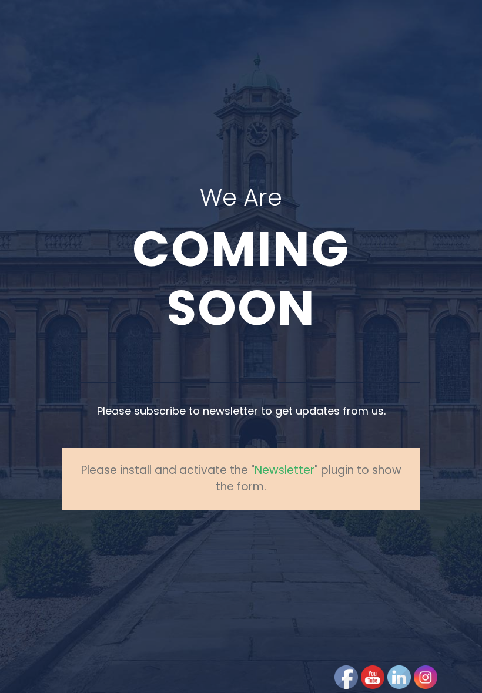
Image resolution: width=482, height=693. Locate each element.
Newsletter (284, 470)
